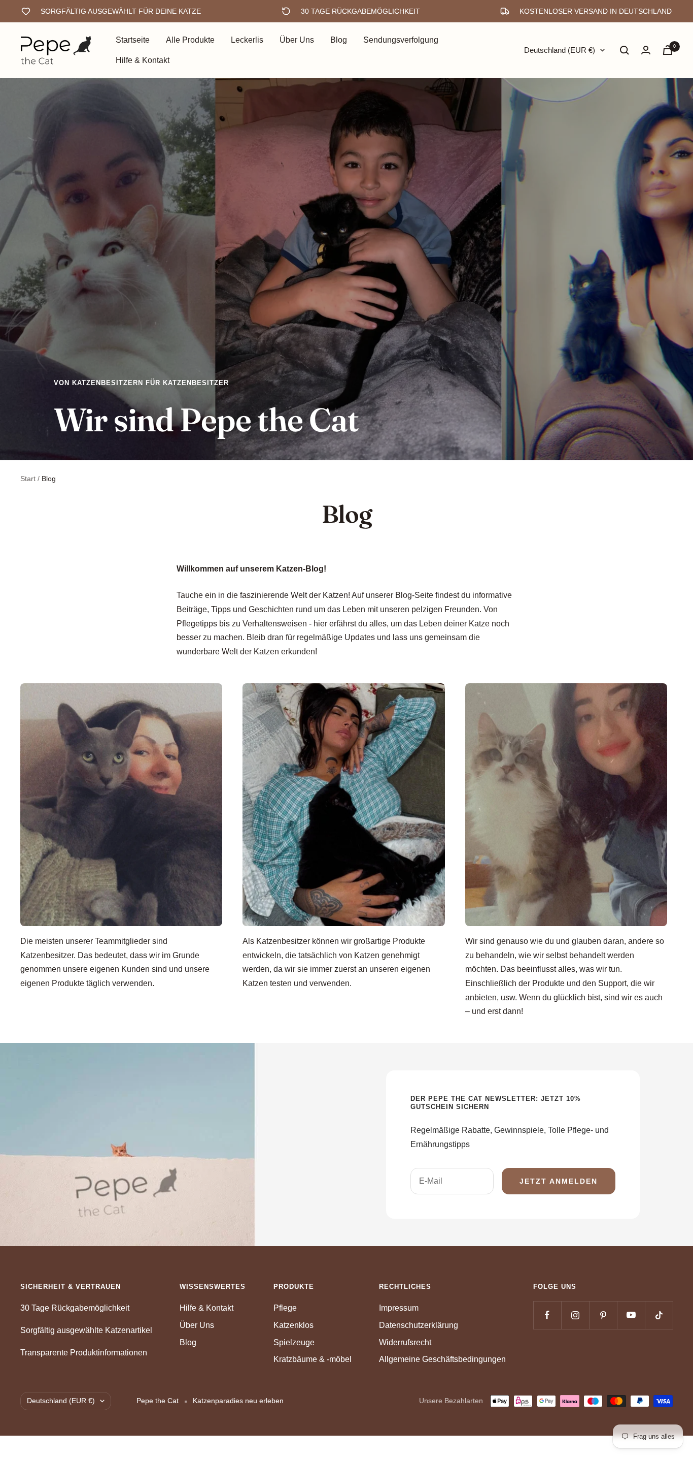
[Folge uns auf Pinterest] (603, 1315)
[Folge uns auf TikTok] (659, 1315)
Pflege (285, 1308)
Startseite (133, 40)
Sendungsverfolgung (400, 40)
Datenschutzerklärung (418, 1325)
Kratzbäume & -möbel (312, 1359)
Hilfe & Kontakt (142, 60)
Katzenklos (293, 1325)
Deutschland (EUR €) (559, 50)
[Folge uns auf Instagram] (575, 1315)
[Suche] (624, 50)
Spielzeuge (294, 1342)
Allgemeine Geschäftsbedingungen (442, 1359)
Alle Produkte (190, 40)
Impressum (399, 1308)
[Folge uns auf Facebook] (547, 1315)
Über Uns (297, 40)
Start (28, 478)
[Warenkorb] (668, 50)
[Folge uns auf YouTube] (631, 1315)
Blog (338, 40)
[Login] (645, 50)
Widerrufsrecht (405, 1342)
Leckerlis (247, 40)
